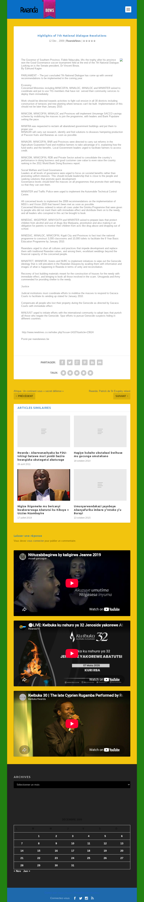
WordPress (95, 893)
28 (21, 865)
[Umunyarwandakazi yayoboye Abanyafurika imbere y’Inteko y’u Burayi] (100, 485)
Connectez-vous (60, 898)
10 (72, 843)
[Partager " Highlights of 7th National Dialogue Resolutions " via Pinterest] (84, 362)
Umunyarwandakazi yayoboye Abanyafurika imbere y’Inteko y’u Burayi (97, 509)
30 (56, 865)
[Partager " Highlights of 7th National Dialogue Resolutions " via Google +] (77, 362)
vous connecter (35, 540)
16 (56, 850)
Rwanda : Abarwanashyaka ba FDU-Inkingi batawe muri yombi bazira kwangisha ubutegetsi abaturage (42, 456)
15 (38, 850)
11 (88, 843)
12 (105, 843)
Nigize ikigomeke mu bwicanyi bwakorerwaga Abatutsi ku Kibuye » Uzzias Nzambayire (43, 509)
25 (88, 858)
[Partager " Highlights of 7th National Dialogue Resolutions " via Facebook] (62, 362)
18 (88, 850)
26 (105, 858)
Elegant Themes (65, 893)
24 (72, 858)
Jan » (26, 871)
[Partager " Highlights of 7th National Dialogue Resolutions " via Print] (100, 362)
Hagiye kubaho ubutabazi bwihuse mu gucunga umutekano (98, 454)
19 (105, 850)
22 (38, 858)
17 (72, 850)
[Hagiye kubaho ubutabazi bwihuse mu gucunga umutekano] (100, 431)
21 (21, 858)
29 (38, 865)
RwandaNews (73, 40)
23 (56, 858)
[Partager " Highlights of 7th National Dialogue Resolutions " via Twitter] (70, 362)
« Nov (17, 871)
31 (72, 865)
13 (121, 843)
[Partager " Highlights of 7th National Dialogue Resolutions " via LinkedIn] (92, 362)
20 (121, 850)
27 (121, 858)
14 (21, 850)
